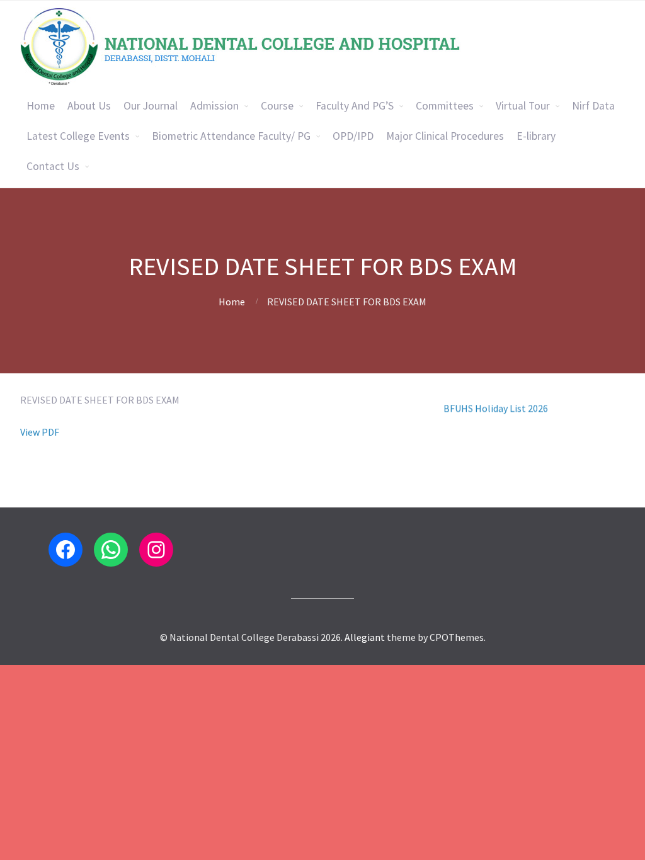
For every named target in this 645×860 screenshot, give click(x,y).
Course (277, 106)
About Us (89, 106)
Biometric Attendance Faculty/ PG (231, 136)
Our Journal (150, 106)
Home (40, 106)
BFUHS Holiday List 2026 (495, 396)
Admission (214, 106)
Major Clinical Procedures (445, 136)
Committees (445, 106)
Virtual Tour (523, 106)
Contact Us (52, 166)
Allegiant (365, 637)
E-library (536, 136)
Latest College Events (78, 136)
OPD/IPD (353, 136)
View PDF (39, 432)
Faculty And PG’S (355, 106)
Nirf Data (593, 106)
